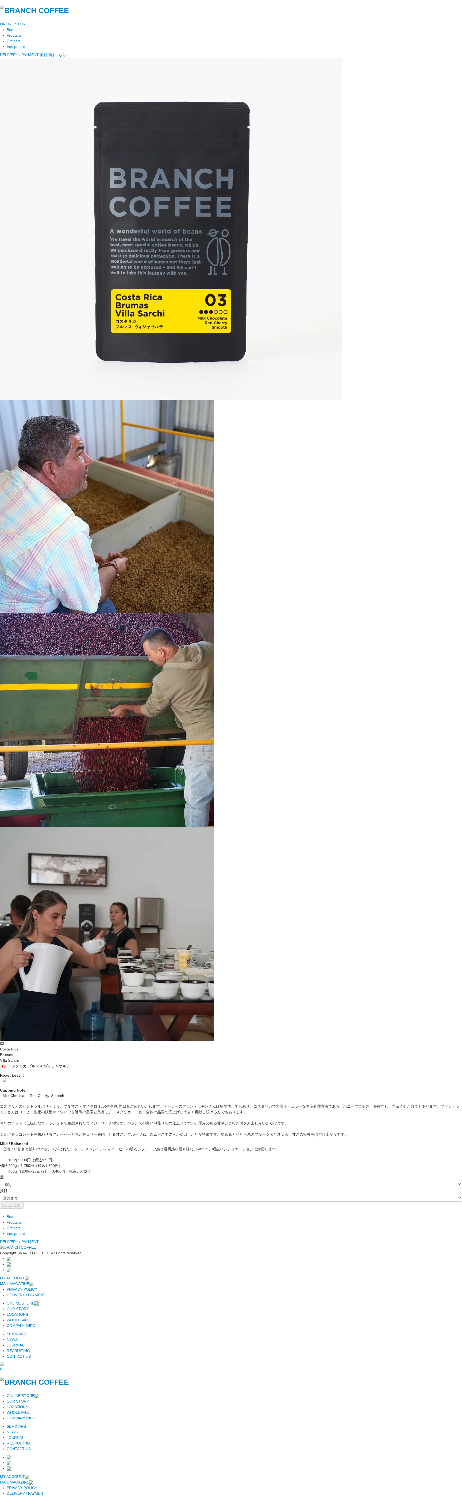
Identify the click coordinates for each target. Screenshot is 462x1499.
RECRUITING (18, 1351)
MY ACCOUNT (12, 1278)
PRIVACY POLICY (22, 1289)
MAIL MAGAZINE (14, 1284)
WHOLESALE (18, 1320)
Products (14, 35)
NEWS (12, 1339)
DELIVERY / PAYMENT (19, 55)
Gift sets (14, 41)
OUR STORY (18, 1309)
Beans (12, 30)
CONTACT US (19, 1356)
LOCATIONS (17, 1314)
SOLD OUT (11, 1205)
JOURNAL (15, 1345)
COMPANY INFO (21, 1325)
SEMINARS (16, 1334)
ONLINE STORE (14, 24)
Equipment (16, 46)
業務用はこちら (53, 55)
